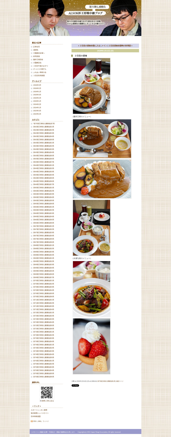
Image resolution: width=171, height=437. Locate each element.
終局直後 (36, 56)
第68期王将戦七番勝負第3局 (43, 252)
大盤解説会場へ (39, 53)
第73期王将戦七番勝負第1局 (43, 332)
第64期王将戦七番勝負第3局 (43, 172)
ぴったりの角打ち (39, 69)
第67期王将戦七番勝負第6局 (43, 242)
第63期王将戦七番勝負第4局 (43, 152)
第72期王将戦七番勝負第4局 (43, 322)
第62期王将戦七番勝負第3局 (43, 133)
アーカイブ (36, 81)
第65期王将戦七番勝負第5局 (43, 200)
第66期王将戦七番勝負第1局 (43, 207)
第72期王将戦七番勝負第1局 (43, 312)
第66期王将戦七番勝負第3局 (43, 213)
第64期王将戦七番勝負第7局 (43, 184)
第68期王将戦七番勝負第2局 (43, 248)
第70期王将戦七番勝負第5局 (43, 293)
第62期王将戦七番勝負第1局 (43, 127)
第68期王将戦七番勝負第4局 (43, 255)
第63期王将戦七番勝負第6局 (43, 159)
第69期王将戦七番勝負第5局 (43, 271)
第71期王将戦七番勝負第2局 (43, 303)
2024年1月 (37, 107)
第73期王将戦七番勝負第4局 (43, 341)
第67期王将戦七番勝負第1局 (43, 226)
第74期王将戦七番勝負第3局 (43, 351)
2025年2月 (37, 98)
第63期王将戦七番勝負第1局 (43, 143)
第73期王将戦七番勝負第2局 (43, 335)
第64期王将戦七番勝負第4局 (43, 175)
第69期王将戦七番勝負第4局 (43, 268)
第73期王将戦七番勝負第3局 (43, 338)
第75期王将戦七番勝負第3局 (43, 367)
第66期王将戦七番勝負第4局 (43, 216)
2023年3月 (37, 111)
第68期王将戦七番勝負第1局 (43, 245)
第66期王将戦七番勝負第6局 (43, 223)
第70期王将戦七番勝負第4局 (43, 290)
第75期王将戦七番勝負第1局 (43, 361)
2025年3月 (37, 95)
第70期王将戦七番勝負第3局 (43, 287)
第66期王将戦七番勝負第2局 (43, 210)
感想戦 (35, 50)
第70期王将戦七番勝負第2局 (43, 284)
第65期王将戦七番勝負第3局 (43, 194)
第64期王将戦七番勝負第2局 (43, 168)
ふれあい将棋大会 (39, 72)
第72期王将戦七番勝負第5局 (43, 325)
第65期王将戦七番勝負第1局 (43, 188)
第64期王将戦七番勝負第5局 (43, 178)
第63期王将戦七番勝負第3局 (43, 149)
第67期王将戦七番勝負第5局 (43, 239)
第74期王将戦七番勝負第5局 (43, 357)
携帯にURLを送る (48, 401)
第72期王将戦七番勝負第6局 (43, 329)
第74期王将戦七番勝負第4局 (43, 354)
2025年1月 (37, 101)
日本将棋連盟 (36, 416)
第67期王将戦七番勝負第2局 (43, 229)
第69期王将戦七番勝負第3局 (43, 264)
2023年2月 (37, 114)
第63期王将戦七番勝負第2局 (43, 146)
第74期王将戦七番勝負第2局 (43, 348)
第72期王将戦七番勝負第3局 (43, 319)
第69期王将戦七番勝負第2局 (43, 261)
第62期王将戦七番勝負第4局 (43, 136)
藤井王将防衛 (38, 59)
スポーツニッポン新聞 (39, 410)
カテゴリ (35, 120)
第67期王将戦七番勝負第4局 (43, 236)
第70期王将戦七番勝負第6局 (43, 296)
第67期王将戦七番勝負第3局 (43, 232)
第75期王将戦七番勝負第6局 (43, 377)
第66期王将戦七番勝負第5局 (43, 220)
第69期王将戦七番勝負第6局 (43, 274)
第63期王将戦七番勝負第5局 (43, 155)
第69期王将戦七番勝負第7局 (43, 277)
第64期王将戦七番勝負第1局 (43, 165)
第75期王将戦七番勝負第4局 (43, 370)
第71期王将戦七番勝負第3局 (43, 306)
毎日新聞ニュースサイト (40, 413)
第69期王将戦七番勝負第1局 (43, 258)
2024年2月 (37, 104)
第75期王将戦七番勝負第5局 (43, 373)
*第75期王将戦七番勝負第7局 (44, 123)
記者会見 (36, 47)
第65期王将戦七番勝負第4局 (43, 197)
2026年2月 (37, 88)
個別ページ (119, 381)
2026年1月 (37, 91)
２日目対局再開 (39, 75)
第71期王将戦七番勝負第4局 (43, 309)
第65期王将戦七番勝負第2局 (43, 191)
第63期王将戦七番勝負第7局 (43, 162)
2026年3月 (37, 85)
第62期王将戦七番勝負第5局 (43, 139)
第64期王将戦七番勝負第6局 (43, 181)
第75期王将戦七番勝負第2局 (43, 364)
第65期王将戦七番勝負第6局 (43, 204)
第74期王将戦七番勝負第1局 (43, 345)
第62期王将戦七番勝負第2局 (43, 130)
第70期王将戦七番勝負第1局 (43, 280)
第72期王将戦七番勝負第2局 (43, 316)
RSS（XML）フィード (41, 421)
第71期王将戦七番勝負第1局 (43, 300)
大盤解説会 (37, 63)
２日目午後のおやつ (40, 66)
